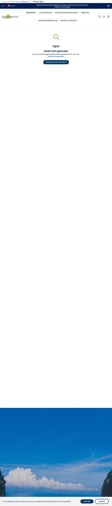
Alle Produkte (45, 12)
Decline (87, 501)
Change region (38, 1)
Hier (74, 54)
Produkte (31, 12)
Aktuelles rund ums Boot (66, 12)
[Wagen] (108, 17)
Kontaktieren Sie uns (48, 20)
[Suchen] (100, 17)
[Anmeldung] (104, 17)
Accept (102, 501)
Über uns (85, 12)
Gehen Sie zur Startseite (56, 62)
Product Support (68, 20)
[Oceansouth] (10, 17)
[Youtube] (108, 6)
